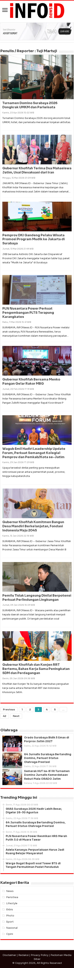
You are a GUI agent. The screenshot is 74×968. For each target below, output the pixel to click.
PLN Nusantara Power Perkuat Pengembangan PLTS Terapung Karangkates (28, 312)
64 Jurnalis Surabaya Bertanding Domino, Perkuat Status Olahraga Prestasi (47, 758)
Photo (10, 915)
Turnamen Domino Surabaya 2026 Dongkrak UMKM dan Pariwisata (29, 105)
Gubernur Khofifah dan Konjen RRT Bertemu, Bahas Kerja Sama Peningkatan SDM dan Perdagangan (36, 669)
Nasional (12, 927)
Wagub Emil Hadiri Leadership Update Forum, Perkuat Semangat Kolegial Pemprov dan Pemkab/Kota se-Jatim (33, 453)
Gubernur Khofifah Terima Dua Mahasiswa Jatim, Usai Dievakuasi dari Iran (36, 170)
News (10, 891)
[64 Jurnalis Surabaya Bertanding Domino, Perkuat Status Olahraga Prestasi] (12, 760)
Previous (9, 709)
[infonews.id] (37, 10)
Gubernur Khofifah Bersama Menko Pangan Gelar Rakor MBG (31, 381)
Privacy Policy (39, 955)
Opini (9, 934)
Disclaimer (9, 955)
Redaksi (23, 955)
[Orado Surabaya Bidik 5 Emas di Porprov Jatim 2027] (12, 743)
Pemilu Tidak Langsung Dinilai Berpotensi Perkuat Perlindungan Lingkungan (36, 597)
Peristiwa (12, 897)
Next (16, 716)
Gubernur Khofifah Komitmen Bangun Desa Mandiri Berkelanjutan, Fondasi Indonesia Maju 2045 (33, 526)
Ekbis (9, 909)
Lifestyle (11, 903)
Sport (10, 921)
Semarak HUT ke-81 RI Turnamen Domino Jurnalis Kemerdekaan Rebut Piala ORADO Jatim (47, 774)
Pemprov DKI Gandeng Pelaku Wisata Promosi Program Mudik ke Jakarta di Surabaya (33, 239)
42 (4, 716)
